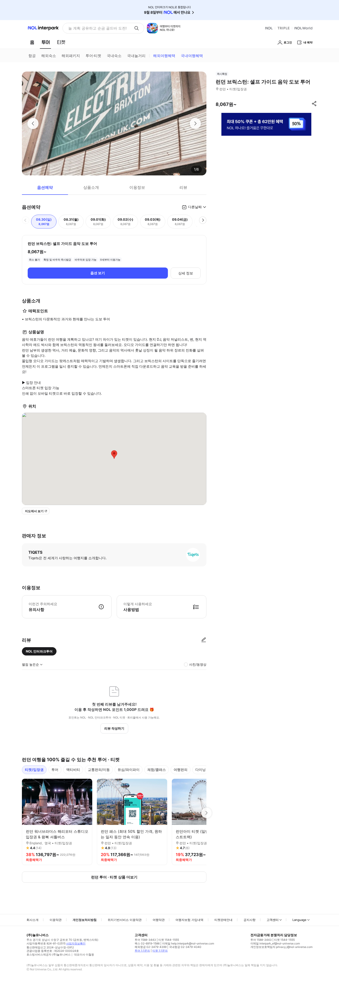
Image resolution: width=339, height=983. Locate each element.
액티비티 (73, 769)
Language (299, 920)
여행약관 (159, 920)
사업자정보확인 (76, 943)
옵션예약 (45, 187)
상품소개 (91, 187)
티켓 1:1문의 (160, 950)
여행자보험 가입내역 (189, 920)
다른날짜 (195, 207)
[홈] (32, 42)
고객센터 (273, 920)
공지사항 (250, 920)
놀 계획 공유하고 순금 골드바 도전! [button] (97, 28)
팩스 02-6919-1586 (147, 943)
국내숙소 (114, 55)
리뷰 (183, 187)
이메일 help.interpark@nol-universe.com (188, 943)
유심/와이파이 (129, 769)
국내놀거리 (136, 55)
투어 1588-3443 (145, 939)
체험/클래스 (156, 769)
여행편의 (180, 769)
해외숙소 (48, 55)
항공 (32, 55)
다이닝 (200, 769)
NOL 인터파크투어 (39, 651)
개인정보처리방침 (85, 920)
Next (206, 813)
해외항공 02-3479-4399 (151, 947)
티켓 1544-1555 (168, 939)
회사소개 (33, 920)
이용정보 (137, 187)
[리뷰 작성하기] (203, 640)
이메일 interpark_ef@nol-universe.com (275, 943)
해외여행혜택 (164, 55)
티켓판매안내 (223, 920)
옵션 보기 (97, 273)
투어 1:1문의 (142, 950)
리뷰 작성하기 (114, 728)
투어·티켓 (93, 55)
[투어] (45, 42)
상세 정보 (185, 273)
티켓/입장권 (34, 769)
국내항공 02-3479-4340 (185, 947)
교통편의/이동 (99, 769)
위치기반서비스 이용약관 (125, 920)
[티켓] (61, 42)
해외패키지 (71, 55)
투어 (54, 769)
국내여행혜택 (192, 55)
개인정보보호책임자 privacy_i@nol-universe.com (281, 947)
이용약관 (56, 920)
